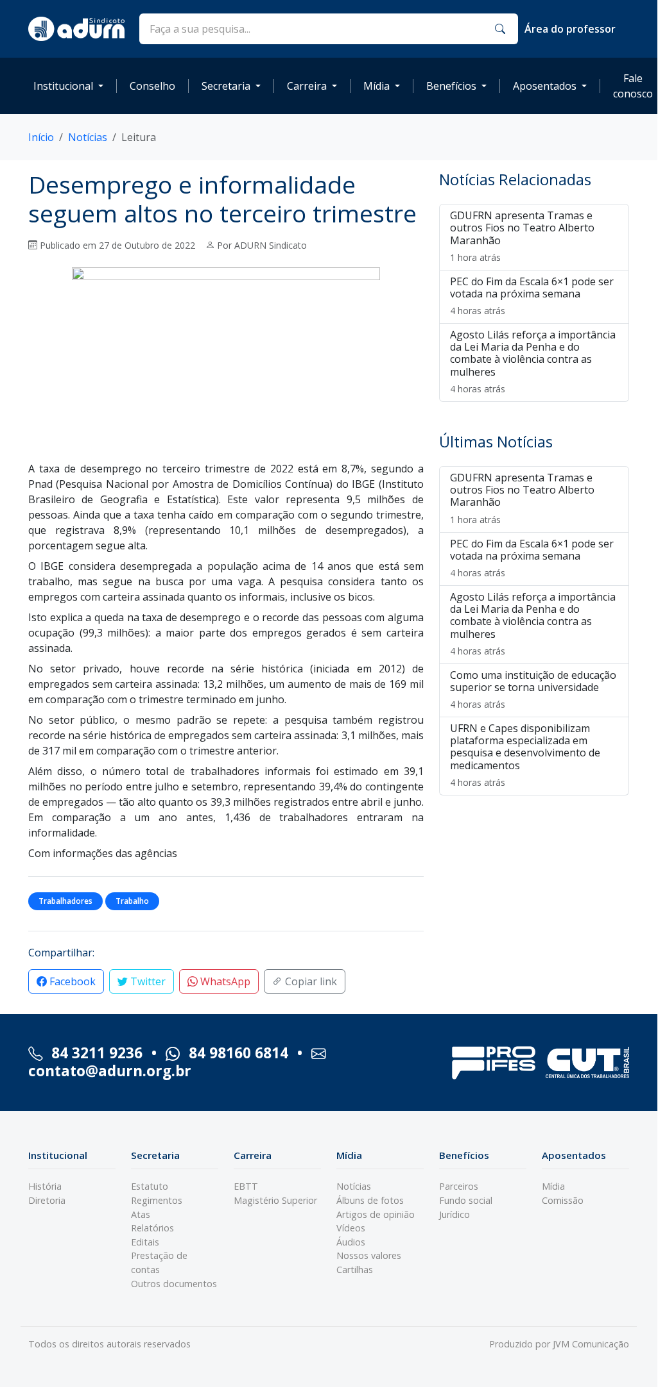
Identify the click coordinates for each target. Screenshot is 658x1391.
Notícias (87, 137)
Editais (145, 1242)
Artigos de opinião (375, 1214)
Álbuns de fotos (370, 1200)
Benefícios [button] (451, 86)
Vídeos (350, 1228)
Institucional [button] (63, 86)
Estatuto (149, 1186)
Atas (140, 1214)
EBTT (246, 1186)
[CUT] (587, 1062)
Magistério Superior (275, 1200)
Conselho (152, 86)
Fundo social (465, 1200)
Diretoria (46, 1200)
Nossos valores (368, 1255)
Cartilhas (354, 1269)
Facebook (71, 981)
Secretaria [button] (226, 86)
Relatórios (152, 1228)
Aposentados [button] (544, 86)
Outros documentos (174, 1284)
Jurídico (454, 1214)
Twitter (147, 981)
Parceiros (458, 1186)
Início (41, 137)
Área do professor (570, 29)
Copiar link (309, 981)
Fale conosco (633, 86)
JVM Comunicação (591, 1344)
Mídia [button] (376, 86)
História (45, 1186)
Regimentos (156, 1200)
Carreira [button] (307, 86)
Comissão (563, 1200)
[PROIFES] (493, 1062)
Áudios (350, 1242)
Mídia (553, 1186)
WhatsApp (224, 981)
